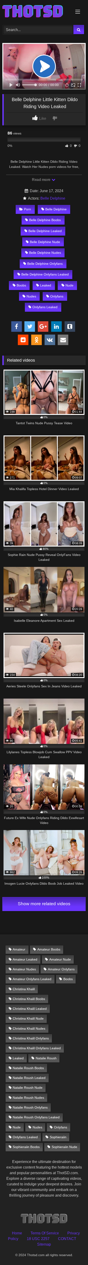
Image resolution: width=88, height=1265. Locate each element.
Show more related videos (44, 903)
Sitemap (44, 1244)
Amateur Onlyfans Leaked (32, 979)
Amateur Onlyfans (61, 969)
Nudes (31, 296)
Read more (41, 180)
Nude (69, 285)
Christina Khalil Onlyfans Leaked (37, 1048)
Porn (27, 209)
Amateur (19, 949)
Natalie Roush (46, 1058)
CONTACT (67, 1239)
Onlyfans (56, 296)
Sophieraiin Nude (64, 1147)
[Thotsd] (36, 11)
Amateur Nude (60, 959)
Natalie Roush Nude (27, 1087)
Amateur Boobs (48, 949)
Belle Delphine (52, 198)
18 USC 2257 (38, 1239)
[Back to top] (73, 1251)
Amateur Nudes (24, 969)
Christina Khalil (24, 989)
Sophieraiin (58, 1137)
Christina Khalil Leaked (30, 1009)
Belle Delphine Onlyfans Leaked (45, 274)
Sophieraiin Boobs (26, 1147)
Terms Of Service (45, 1233)
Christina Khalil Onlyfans (31, 1038)
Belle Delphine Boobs (45, 220)
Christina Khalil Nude (28, 1018)
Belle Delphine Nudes (45, 252)
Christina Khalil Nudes (29, 1028)
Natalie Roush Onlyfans (30, 1107)
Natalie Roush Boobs (28, 1068)
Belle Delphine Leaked (45, 231)
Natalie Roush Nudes (28, 1097)
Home (17, 1233)
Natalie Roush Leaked (29, 1078)
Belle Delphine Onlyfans (45, 263)
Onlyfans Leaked (44, 307)
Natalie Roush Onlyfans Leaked (36, 1117)
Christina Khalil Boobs (29, 999)
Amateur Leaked (25, 959)
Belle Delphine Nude (45, 242)
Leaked (45, 285)
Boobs (21, 285)
